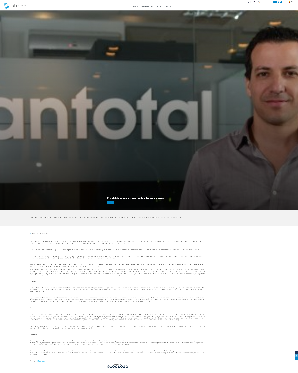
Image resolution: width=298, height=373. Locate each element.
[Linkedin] (116, 366)
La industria (158, 7)
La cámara (136, 7)
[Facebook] (108, 366)
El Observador (40, 361)
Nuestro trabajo (147, 7)
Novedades (167, 7)
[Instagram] (124, 366)
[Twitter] (111, 366)
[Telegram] (127, 366)
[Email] (121, 366)
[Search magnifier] (292, 7)
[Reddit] (113, 366)
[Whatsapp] (119, 366)
